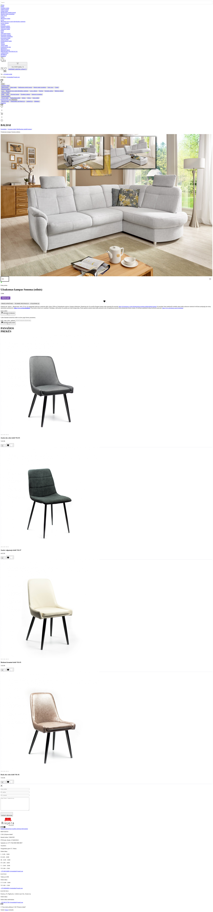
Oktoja (6, 910)
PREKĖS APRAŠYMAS (7, 303)
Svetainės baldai (5, 8)
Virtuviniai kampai (5, 33)
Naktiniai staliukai (5, 27)
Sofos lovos (4, 15)
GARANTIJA (4, 53)
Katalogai (3, 47)
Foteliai (3, 17)
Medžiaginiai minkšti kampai (8, 12)
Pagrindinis (4, 129)
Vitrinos (3, 44)
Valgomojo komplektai (7, 36)
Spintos (3, 42)
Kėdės (2, 30)
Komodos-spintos (5, 26)
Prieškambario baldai (6, 41)
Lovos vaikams (5, 23)
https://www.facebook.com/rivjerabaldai (172, 308)
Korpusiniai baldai (5, 38)
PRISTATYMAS (5, 50)
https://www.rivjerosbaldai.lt (22, 308)
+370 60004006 (5, 888)
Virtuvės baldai (5, 39)
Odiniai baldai (4, 11)
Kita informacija (18, 828)
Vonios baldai (4, 45)
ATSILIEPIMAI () (34, 303)
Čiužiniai (3, 24)
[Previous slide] (3, 279)
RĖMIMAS (4, 54)
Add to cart (5, 298)
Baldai (2, 6)
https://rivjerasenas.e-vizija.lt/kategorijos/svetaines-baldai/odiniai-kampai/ (138, 306)
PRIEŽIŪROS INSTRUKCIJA (9, 51)
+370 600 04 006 (7, 74)
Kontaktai (3, 56)
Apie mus (8, 47)
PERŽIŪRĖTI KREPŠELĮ (15, 69)
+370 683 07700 (5, 902)
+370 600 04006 (5, 871)
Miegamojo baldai (5, 18)
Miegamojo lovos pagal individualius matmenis (13, 21)
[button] (5, 279)
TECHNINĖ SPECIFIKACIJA (22, 303)
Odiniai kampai (5, 9)
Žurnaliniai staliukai (6, 35)
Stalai (2, 32)
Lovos (2, 20)
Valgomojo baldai (5, 29)
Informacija (4, 48)
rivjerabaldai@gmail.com (13, 77)
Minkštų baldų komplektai (7, 14)
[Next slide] (210, 279)
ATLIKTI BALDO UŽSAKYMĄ (23, 320)
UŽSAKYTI (24, 69)
